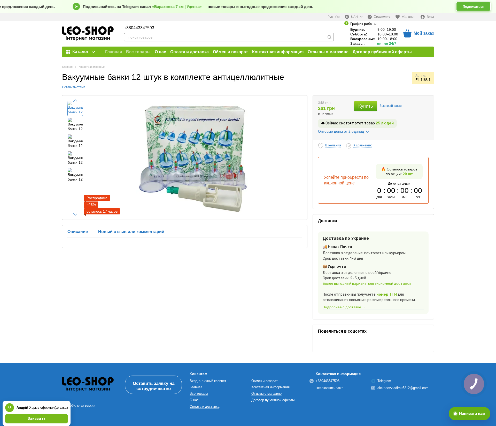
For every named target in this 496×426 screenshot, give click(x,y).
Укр (337, 16)
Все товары (138, 52)
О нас (160, 52)
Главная (113, 52)
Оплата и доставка (189, 52)
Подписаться (473, 7)
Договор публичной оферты (382, 52)
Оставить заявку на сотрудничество (153, 386)
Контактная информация (278, 52)
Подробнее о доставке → (344, 307)
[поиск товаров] (330, 37)
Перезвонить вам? (329, 388)
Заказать (36, 418)
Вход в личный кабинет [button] (208, 381)
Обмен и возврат (230, 52)
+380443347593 (139, 28)
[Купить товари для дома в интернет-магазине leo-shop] (88, 384)
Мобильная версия (81, 405)
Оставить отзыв (73, 87)
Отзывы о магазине (328, 52)
